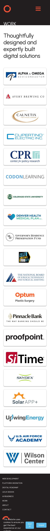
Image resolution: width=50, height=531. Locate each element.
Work (4, 501)
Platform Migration (12, 483)
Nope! (41, 525)
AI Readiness (8, 496)
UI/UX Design (8, 492)
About (5, 505)
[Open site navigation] (38, 8)
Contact (6, 509)
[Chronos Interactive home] (19, 9)
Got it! (30, 525)
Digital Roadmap (10, 487)
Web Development (10, 479)
